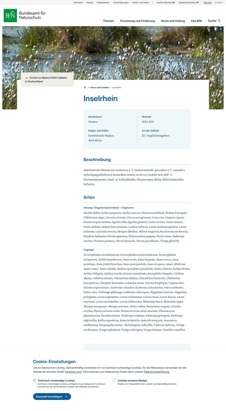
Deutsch (208, 2)
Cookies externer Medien (132, 380)
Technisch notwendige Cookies (56, 380)
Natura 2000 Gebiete (99, 87)
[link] (108, 21)
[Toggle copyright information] (221, 29)
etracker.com (73, 371)
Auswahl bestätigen (49, 396)
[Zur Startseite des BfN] (30, 15)
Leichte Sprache (164, 2)
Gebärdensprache (187, 2)
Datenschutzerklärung (156, 371)
